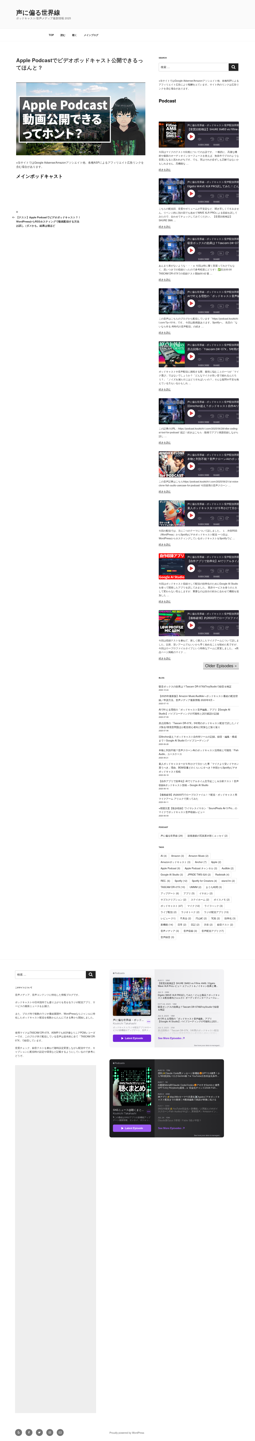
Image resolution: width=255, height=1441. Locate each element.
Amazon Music (199, 855)
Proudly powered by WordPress (126, 1432)
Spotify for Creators (204, 880)
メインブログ (91, 35)
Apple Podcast (170, 868)
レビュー (168, 918)
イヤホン (206, 893)
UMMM (195, 887)
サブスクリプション (173, 899)
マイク (193, 905)
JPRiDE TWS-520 (199, 874)
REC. (165, 880)
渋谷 (208, 924)
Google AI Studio (172, 874)
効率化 (230, 918)
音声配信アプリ (213, 930)
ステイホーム (200, 899)
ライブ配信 (169, 912)
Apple (216, 862)
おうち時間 (214, 887)
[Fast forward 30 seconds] (230, 139)
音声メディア (170, 930)
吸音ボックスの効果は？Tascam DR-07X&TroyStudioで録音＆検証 (195, 686)
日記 (195, 924)
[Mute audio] (203, 139)
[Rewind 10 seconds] (213, 139)
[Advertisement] (55, 1239)
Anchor (201, 862)
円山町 (201, 918)
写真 (215, 918)
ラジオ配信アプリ (216, 912)
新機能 (167, 924)
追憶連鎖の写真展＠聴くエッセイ (207, 835)
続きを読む (165, 169)
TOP (51, 35)
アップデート (170, 893)
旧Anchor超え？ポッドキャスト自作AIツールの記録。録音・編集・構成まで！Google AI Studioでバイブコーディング (198, 738)
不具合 (185, 918)
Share (216, 144)
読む (63, 35)
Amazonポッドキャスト (175, 862)
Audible (228, 868)
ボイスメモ (222, 899)
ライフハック (213, 905)
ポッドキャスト (172, 905)
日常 (182, 924)
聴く (74, 35)
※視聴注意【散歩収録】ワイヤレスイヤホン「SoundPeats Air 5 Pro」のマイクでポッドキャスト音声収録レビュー (198, 810)
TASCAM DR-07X (173, 887)
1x (220, 139)
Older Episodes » (221, 665)
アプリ (189, 893)
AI (164, 855)
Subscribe (203, 144)
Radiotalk (222, 874)
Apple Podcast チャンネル (201, 868)
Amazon (177, 855)
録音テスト (225, 924)
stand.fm (228, 880)
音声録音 (167, 937)
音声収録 (190, 930)
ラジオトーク (190, 912)
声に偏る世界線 (38, 12)
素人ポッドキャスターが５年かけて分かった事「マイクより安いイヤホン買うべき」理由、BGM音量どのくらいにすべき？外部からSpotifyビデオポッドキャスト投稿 (199, 767)
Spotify (181, 880)
